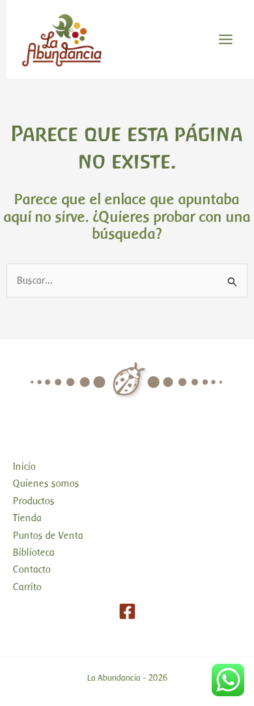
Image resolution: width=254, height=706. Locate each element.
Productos (34, 501)
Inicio (24, 466)
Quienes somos (46, 483)
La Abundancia (114, 678)
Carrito (27, 587)
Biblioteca (34, 552)
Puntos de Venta (48, 535)
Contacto (32, 569)
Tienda (27, 518)
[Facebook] (127, 611)
